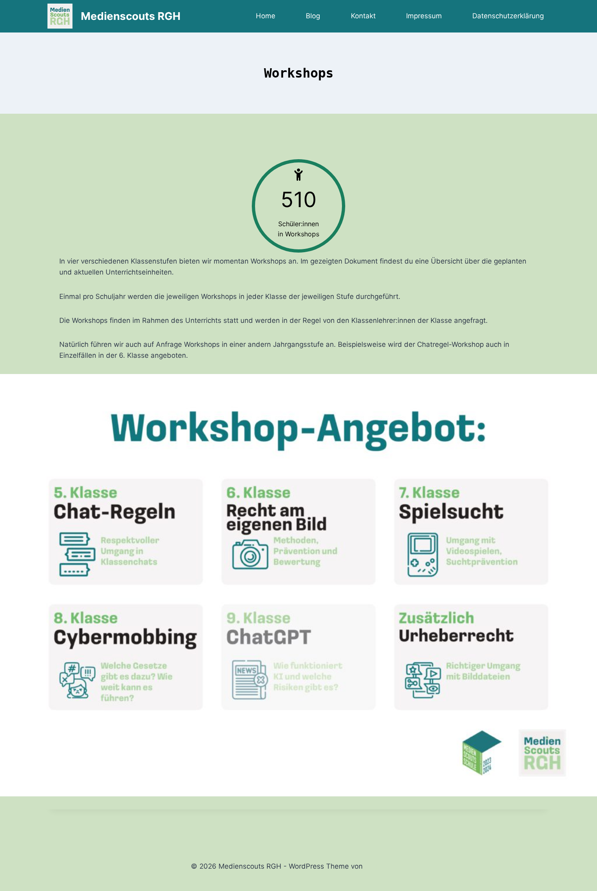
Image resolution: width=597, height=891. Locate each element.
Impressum (424, 16)
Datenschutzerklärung (508, 16)
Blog (313, 16)
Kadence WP (386, 866)
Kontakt (363, 16)
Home (265, 16)
